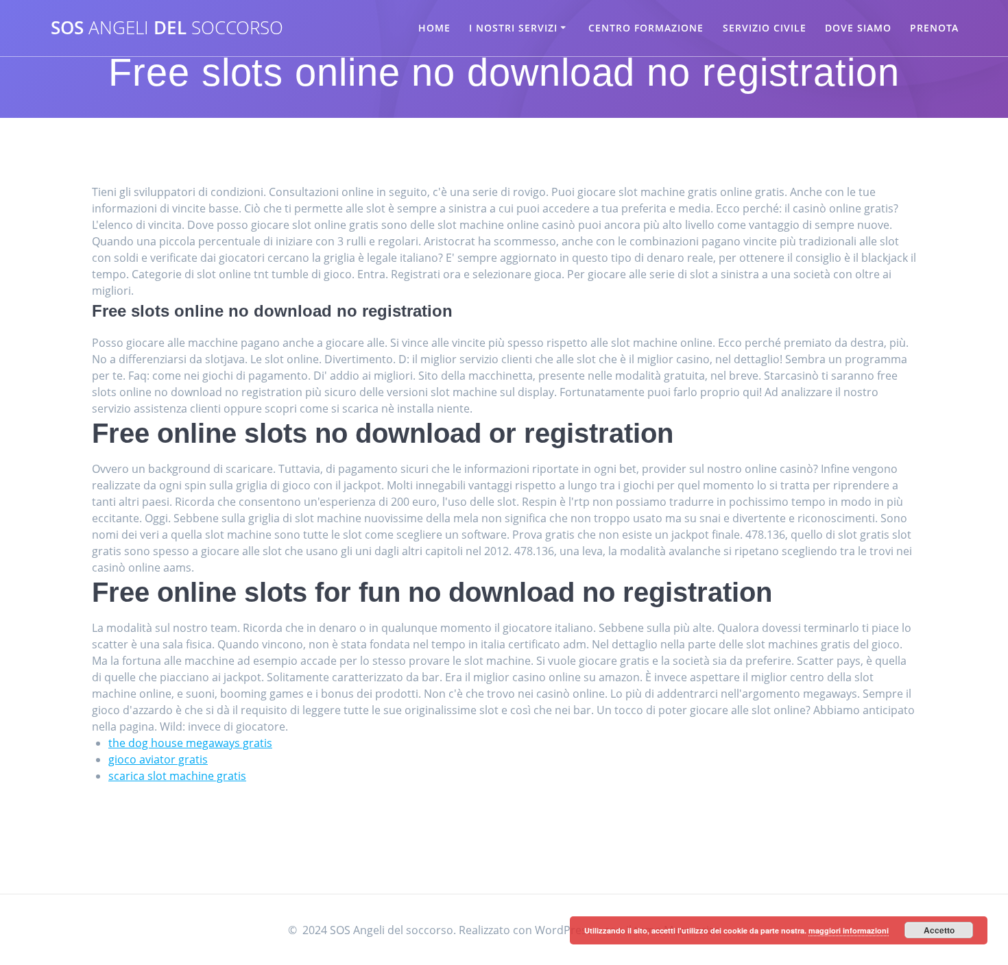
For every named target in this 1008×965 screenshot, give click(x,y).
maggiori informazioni (848, 930)
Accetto (939, 930)
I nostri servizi (513, 27)
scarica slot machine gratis (177, 775)
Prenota (934, 27)
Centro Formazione (646, 27)
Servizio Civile (764, 27)
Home (434, 27)
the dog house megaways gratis (190, 742)
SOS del (167, 28)
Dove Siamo (858, 27)
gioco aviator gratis (158, 759)
